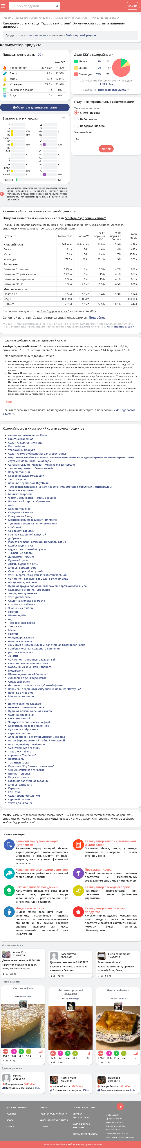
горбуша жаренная (20, 439)
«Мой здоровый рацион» (121, 326)
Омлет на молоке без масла (26, 600)
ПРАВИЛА (92, 1134)
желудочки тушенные (22, 593)
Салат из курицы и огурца (25, 442)
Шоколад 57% (17, 615)
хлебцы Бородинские (22, 567)
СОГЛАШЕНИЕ (80, 1134)
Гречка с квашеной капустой (27, 534)
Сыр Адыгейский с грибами (26, 770)
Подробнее (97, 318)
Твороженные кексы (21, 622)
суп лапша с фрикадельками (27, 678)
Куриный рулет (18, 560)
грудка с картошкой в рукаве (27, 549)
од (10, 619)
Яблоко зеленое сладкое (24, 703)
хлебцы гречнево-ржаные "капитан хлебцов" (38, 575)
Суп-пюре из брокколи (23, 729)
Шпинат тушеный (19, 773)
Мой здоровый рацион (81, 35)
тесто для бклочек (20, 803)
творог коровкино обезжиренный (30, 468)
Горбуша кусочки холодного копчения (34, 648)
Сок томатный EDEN (21, 531)
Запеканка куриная (21, 490)
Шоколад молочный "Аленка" (28, 674)
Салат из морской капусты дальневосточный (37, 453)
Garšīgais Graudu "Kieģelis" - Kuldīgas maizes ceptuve (41, 464)
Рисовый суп (16, 446)
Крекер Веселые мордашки (26, 475)
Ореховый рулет (19, 681)
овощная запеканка (21, 641)
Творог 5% (15, 626)
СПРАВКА (77, 1113)
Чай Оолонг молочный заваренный (31, 659)
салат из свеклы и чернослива (28, 663)
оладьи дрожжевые (21, 637)
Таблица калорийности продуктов (32, 17)
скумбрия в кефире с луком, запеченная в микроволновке (46, 645)
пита (11, 505)
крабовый (14, 527)
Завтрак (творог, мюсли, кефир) (29, 722)
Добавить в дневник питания (35, 107)
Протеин (13, 611)
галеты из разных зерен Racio (27, 435)
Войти (132, 6)
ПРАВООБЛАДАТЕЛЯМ (84, 1107)
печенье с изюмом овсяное (26, 707)
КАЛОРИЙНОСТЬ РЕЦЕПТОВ (54, 1120)
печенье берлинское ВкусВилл (28, 483)
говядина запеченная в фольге (28, 781)
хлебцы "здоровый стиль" (105, 17)
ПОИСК (43, 1107)
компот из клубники (21, 604)
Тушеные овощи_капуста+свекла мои (32, 523)
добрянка (14, 538)
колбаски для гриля (21, 545)
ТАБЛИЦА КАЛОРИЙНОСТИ (53, 1113)
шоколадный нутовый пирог (27, 744)
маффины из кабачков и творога (29, 667)
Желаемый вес (83, 132)
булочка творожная (21, 714)
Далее (106, 149)
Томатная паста (18, 762)
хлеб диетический (20, 597)
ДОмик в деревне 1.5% (23, 564)
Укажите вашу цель (86, 108)
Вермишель (16, 759)
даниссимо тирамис (21, 556)
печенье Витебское (20, 692)
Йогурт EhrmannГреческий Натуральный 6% (37, 542)
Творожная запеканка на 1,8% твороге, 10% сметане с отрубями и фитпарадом (60, 486)
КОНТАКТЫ (78, 1127)
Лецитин (13, 656)
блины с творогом (20, 494)
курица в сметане (19, 733)
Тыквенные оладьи (20, 553)
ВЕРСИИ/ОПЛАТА (81, 1117)
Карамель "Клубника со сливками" (31, 766)
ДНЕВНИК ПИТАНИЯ (16, 1107)
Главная (7, 17)
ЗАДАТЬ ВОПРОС (81, 1123)
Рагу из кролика (18, 777)
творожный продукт (21, 450)
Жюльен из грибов (20, 608)
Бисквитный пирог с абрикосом (29, 501)
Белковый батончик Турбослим (29, 589)
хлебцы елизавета (20, 784)
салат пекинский (19, 718)
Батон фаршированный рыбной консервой (36, 740)
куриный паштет (19, 799)
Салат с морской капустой (25, 571)
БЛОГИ (10, 1120)
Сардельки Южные (20, 512)
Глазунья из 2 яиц (20, 516)
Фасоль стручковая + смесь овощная (32, 497)
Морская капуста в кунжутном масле (32, 520)
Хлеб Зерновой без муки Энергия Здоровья (37, 736)
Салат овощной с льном (24, 795)
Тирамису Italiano (19, 751)
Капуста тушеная (19, 472)
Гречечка (14, 792)
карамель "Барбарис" (22, 755)
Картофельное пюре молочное (28, 725)
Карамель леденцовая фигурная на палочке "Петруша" (44, 689)
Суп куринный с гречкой (24, 748)
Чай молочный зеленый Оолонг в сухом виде (38, 578)
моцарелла (15, 670)
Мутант (13, 630)
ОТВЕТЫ (44, 1126)
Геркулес (14, 788)
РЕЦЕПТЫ (11, 1113)
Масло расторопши (21, 696)
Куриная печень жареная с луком (30, 711)
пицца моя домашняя (22, 582)
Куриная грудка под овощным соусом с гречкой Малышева (47, 586)
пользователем (36, 35)
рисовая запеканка (20, 652)
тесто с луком (17, 479)
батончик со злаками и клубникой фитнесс (36, 685)
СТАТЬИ (10, 1126)
